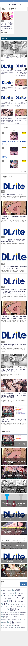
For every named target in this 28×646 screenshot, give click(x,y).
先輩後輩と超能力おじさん (7, 612)
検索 (2, 581)
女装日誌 (4, 619)
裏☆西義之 (6, 627)
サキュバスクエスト (8, 598)
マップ (3, 606)
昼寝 (4, 622)
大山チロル (7, 617)
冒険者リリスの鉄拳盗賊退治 (20, 612)
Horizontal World (5, 157)
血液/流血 (16, 625)
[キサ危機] (14, 151)
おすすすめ (9, 590)
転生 (18, 627)
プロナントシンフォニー (19, 604)
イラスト (20, 593)
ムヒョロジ (10, 606)
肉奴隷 (10, 625)
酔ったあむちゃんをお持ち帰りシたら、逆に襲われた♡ (14, 142)
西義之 (13, 627)
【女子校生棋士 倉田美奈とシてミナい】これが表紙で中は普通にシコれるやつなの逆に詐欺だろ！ (7, 26)
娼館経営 (14, 619)
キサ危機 (4, 156)
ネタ (6, 604)
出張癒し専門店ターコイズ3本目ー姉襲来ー (10, 614)
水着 (11, 622)
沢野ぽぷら (19, 622)
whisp (4, 590)
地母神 (22, 614)
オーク (4, 595)
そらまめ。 (6, 593)
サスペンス (19, 598)
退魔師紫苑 (23, 627)
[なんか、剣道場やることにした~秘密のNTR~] (14, 164)
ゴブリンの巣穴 (17, 595)
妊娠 (9, 619)
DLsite (23, 171)
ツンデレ (13, 601)
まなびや (12, 593)
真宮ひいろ (4, 625)
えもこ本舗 (4, 144)
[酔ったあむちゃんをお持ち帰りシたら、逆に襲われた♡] (14, 136)
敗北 (18, 619)
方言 (23, 619)
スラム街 (4, 601)
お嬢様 (17, 590)
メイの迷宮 (17, 606)
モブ (23, 606)
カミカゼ (9, 595)
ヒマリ (10, 604)
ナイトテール (22, 601)
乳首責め (14, 609)
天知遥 (15, 616)
